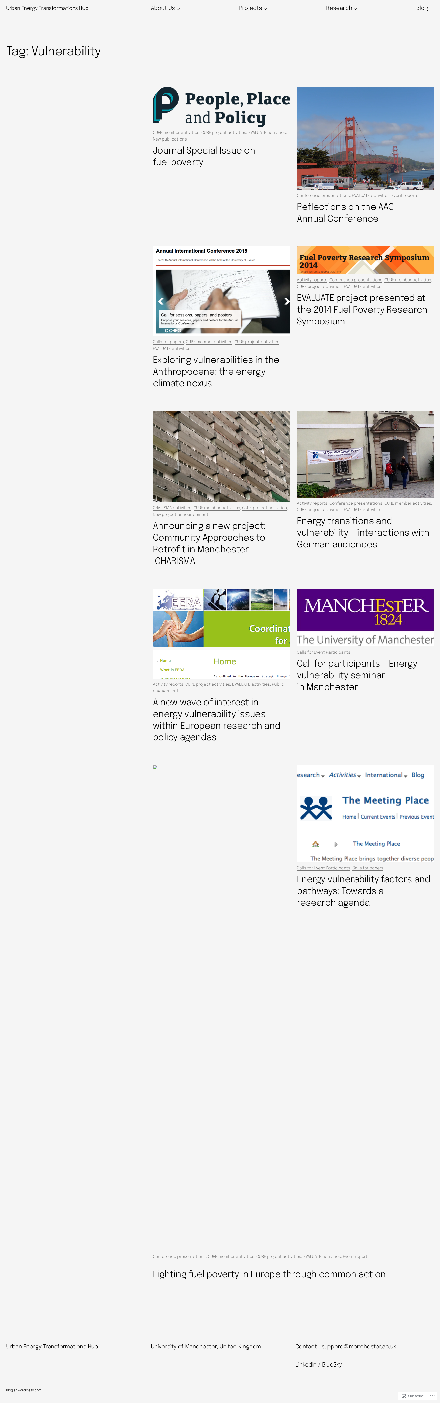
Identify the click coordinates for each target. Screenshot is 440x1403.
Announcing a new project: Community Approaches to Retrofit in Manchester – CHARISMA (209, 544)
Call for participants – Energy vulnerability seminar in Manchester (357, 675)
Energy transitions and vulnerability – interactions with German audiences (363, 533)
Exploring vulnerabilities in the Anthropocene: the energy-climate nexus (216, 372)
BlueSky (332, 1365)
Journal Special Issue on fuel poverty (204, 156)
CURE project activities (223, 133)
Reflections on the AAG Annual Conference (345, 213)
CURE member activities (176, 133)
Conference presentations (323, 196)
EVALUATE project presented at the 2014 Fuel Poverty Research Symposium (362, 310)
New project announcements (182, 515)
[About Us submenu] (178, 8)
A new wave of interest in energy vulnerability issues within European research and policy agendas (216, 720)
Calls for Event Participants (323, 652)
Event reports (405, 196)
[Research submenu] (355, 8)
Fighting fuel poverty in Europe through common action (269, 1274)
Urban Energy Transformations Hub (47, 8)
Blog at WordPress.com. (24, 1390)
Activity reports (312, 280)
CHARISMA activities (172, 508)
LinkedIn (306, 1365)
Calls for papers (168, 342)
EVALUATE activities (267, 133)
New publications (170, 139)
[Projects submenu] (265, 8)
